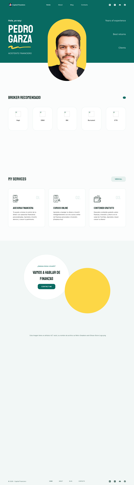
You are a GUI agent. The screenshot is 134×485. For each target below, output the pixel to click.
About (60, 5)
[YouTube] (110, 5)
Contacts (84, 5)
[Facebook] (125, 5)
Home (48, 5)
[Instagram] (115, 5)
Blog (71, 5)
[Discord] (120, 5)
